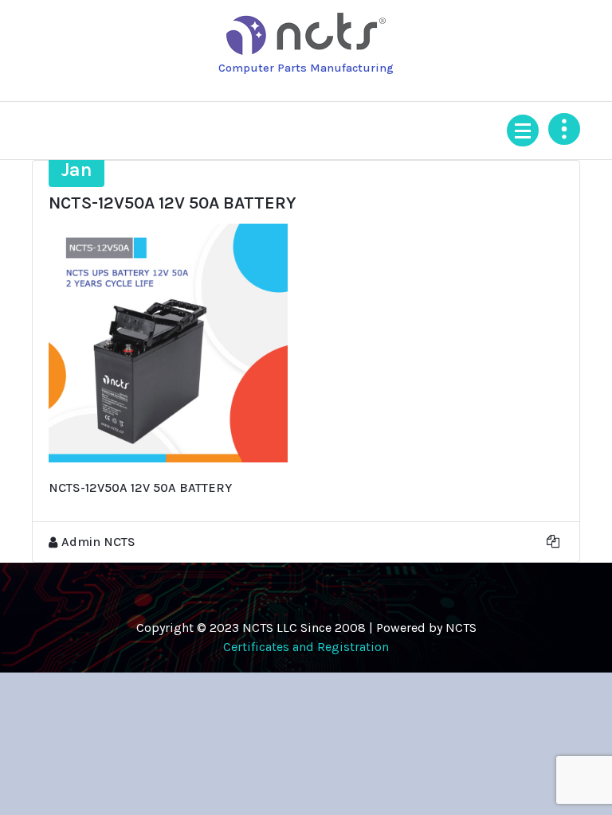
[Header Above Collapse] (564, 129)
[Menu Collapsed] (523, 130)
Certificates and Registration (306, 646)
